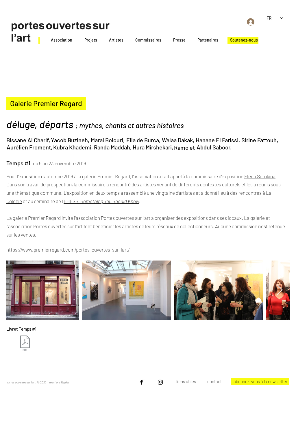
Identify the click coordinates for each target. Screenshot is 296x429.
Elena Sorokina (259, 176)
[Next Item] (279, 290)
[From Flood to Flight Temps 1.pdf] (25, 344)
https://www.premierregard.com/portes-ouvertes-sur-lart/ (68, 249)
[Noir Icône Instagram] (160, 382)
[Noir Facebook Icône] (141, 382)
